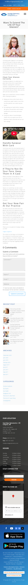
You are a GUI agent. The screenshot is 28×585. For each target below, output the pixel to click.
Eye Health (5, 391)
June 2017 (5, 369)
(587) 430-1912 (19, 5)
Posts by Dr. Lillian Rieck (9, 395)
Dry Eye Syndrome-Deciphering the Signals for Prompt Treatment (17, 326)
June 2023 (5, 357)
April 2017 (5, 374)
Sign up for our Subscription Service (14, 572)
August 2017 (6, 365)
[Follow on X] (22, 528)
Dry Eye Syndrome (7, 386)
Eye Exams (5, 388)
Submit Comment (17, 294)
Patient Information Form (14, 575)
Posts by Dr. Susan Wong (9, 398)
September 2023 (7, 355)
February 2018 (6, 362)
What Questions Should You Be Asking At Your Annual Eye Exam (16, 333)
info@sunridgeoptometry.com (14, 1)
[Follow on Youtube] (11, 528)
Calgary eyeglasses (7, 231)
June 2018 (5, 360)
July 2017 (5, 367)
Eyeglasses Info (7, 393)
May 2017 (5, 372)
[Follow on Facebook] (6, 528)
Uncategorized (6, 400)
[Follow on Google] (16, 528)
